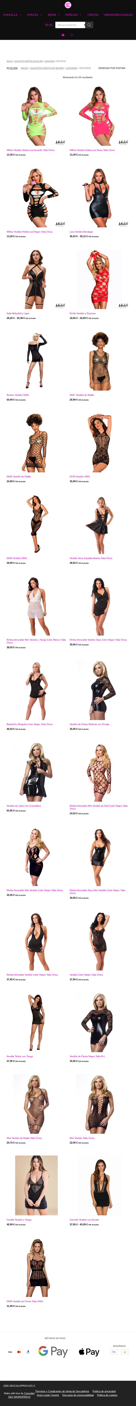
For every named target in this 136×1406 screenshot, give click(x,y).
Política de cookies (107, 1395)
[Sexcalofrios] (68, 5)
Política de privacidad (104, 1391)
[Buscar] (89, 25)
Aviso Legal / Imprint (48, 1395)
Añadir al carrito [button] (18, 161)
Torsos (93, 14)
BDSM (52, 14)
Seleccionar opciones (84, 243)
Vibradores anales (118, 14)
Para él (32, 14)
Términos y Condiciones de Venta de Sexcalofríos (62, 1391)
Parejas (71, 14)
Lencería (49, 61)
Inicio (10, 61)
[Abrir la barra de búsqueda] (72, 35)
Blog (49, 24)
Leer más (12, 243)
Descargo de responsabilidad (78, 1395)
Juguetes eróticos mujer (28, 61)
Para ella (10, 14)
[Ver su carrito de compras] (63, 35)
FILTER (13, 68)
